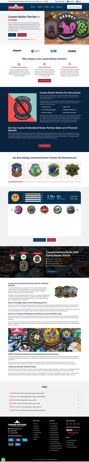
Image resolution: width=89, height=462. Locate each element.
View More (51, 240)
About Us (36, 426)
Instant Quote (37, 432)
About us (40, 7)
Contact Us (37, 430)
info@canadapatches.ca (15, 429)
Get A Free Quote (74, 7)
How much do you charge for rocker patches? (26, 407)
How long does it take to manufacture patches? (28, 410)
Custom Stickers (55, 439)
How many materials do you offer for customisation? (28, 396)
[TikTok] (74, 424)
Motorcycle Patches (56, 443)
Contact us (59, 7)
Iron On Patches (55, 441)
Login (79, 1)
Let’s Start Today (44, 145)
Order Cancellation (72, 447)
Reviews (52, 7)
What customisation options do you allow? (27, 393)
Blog (35, 439)
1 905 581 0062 (60, 1)
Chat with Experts (39, 240)
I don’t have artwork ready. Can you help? (25, 403)
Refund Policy (70, 442)
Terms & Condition (71, 440)
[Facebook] (67, 424)
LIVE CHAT (71, 1)
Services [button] (33, 7)
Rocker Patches (55, 450)
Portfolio (46, 7)
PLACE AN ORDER (45, 80)
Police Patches (54, 434)
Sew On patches (55, 437)
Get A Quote (22, 35)
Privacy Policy (70, 444)
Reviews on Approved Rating (22, 39)
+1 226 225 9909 (13, 433)
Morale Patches (54, 432)
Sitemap (36, 437)
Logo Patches (54, 426)
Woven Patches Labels (56, 448)
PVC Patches (54, 423)
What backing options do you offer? (23, 400)
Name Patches (54, 428)
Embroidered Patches (56, 446)
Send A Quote (51, 271)
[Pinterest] (71, 424)
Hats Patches (54, 430)
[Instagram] (78, 424)
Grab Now (12, 35)
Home (35, 423)
